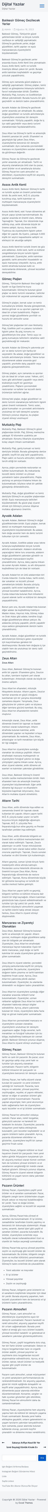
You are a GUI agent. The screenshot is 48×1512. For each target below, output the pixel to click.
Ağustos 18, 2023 (25, 29)
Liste (4, 1476)
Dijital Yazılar (13, 4)
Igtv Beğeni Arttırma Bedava (15, 1466)
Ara (42, 1457)
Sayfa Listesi (8, 1481)
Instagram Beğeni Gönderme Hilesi (18, 1471)
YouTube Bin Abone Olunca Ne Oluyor (20, 1486)
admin (7, 29)
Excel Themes (26, 1502)
